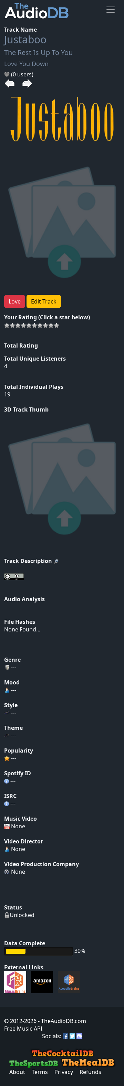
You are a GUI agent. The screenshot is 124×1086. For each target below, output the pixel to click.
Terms (40, 1072)
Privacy (63, 1072)
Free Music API (23, 1028)
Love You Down (26, 64)
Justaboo (25, 39)
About (17, 1072)
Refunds (90, 1072)
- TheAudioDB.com (61, 1021)
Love (15, 301)
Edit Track (43, 301)
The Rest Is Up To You (38, 52)
